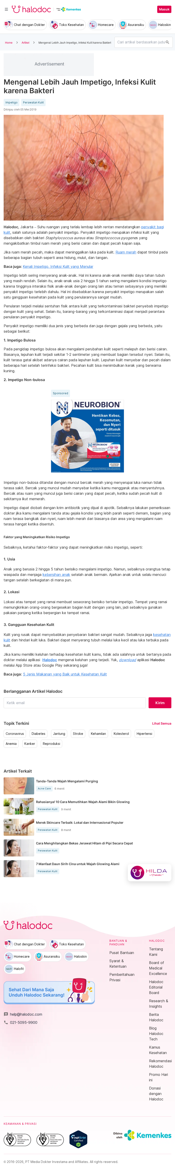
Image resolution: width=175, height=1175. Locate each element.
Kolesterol (121, 734)
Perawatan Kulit (33, 102)
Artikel (25, 42)
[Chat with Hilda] (149, 872)
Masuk (164, 9)
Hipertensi (144, 734)
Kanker (29, 744)
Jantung (59, 734)
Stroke (78, 734)
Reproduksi (51, 744)
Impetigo (11, 102)
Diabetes (38, 734)
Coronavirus (15, 734)
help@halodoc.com (23, 1014)
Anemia (11, 744)
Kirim (160, 703)
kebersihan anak (56, 574)
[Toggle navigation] (6, 9)
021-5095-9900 (20, 1022)
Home (9, 42)
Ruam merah (126, 252)
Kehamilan (98, 734)
